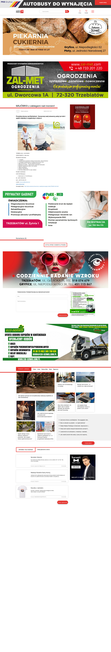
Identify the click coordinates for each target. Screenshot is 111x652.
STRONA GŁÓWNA (25, 14)
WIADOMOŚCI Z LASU (53, 27)
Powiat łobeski (52, 19)
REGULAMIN (77, 23)
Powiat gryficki (52, 14)
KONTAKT (77, 14)
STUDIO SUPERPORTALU (54, 32)
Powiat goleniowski (54, 23)
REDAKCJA (77, 19)
